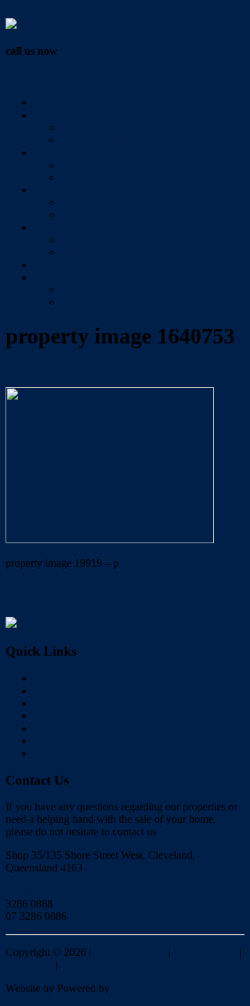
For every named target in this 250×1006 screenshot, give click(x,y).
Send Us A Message (105, 290)
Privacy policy (205, 952)
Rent (43, 190)
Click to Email (37, 891)
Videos (48, 265)
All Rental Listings (102, 202)
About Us (54, 227)
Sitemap (78, 965)
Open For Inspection (106, 140)
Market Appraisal (99, 302)
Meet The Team (96, 252)
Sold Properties (94, 165)
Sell (41, 152)
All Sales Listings (99, 127)
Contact (50, 277)
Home (46, 102)
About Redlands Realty (112, 240)
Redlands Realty (130, 952)
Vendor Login (36, 11)
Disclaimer (29, 965)
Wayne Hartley (110, 369)
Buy (42, 115)
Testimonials (88, 177)
